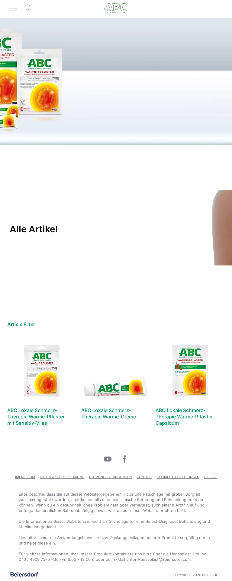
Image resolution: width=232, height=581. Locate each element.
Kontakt (144, 477)
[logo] (116, 8)
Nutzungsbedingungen (110, 477)
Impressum (25, 477)
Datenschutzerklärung (62, 477)
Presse (210, 477)
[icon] (107, 458)
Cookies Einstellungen (178, 477)
